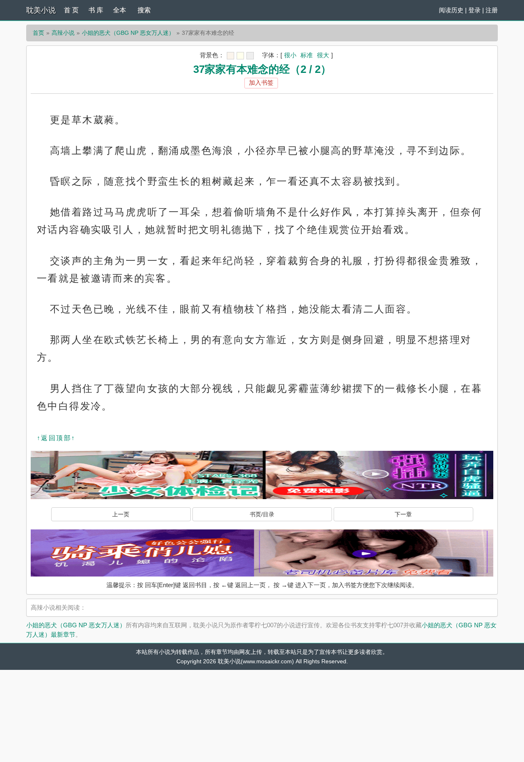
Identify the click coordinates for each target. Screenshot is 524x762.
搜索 (144, 10)
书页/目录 (262, 514)
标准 (306, 55)
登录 (474, 10)
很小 (290, 55)
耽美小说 (41, 10)
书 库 (95, 10)
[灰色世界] (250, 55)
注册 (492, 10)
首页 (38, 32)
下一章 (403, 514)
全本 (119, 10)
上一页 (120, 514)
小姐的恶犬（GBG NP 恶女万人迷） (128, 32)
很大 (323, 55)
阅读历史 (451, 10)
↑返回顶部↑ (56, 437)
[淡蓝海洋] (230, 55)
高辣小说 (63, 32)
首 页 (71, 10)
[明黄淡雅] (240, 55)
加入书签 (261, 82)
